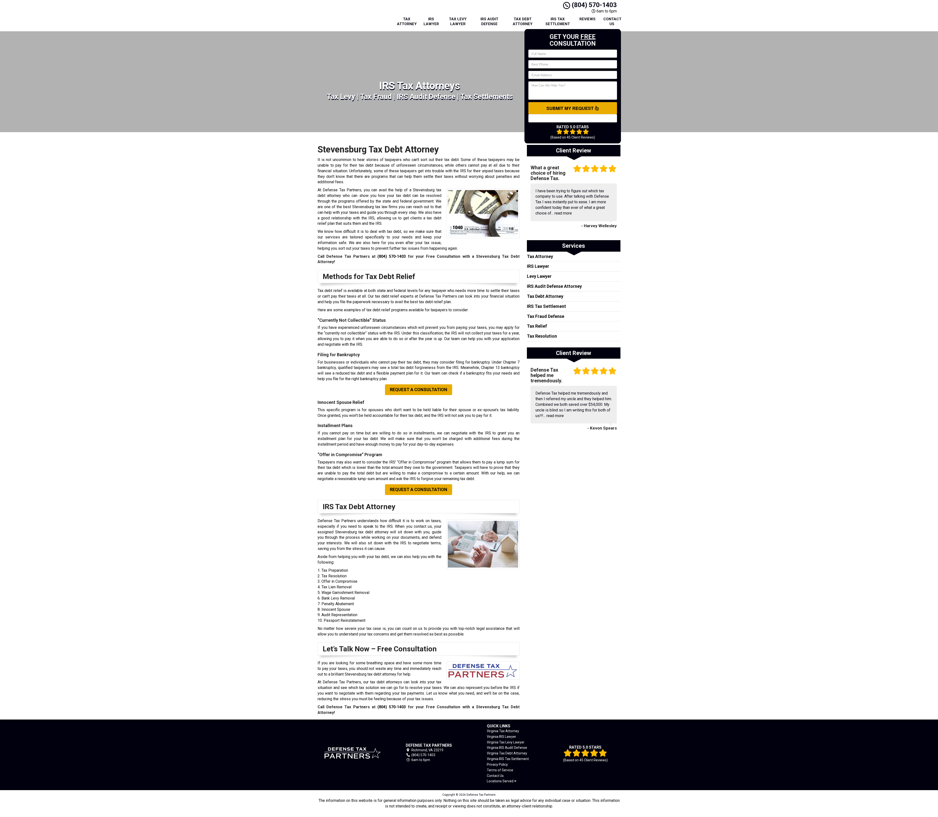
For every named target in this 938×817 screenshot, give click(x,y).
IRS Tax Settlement (557, 21)
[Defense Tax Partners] (353, 753)
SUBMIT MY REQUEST (570, 108)
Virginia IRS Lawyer (501, 737)
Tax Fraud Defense (545, 316)
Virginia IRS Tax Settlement (508, 759)
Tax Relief (537, 326)
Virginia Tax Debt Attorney (507, 753)
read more (563, 213)
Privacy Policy (497, 764)
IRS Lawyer (431, 21)
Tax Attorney (407, 21)
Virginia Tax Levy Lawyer (505, 742)
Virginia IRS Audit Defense (507, 748)
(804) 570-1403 (593, 5)
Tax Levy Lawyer (458, 21)
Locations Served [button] (500, 781)
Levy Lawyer (539, 276)
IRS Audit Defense (489, 21)
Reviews (587, 19)
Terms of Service (500, 770)
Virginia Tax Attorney (503, 731)
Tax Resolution (542, 336)
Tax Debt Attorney (523, 21)
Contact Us (612, 21)
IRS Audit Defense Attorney (554, 286)
